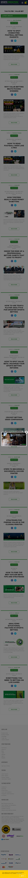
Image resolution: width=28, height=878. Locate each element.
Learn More (19, 873)
